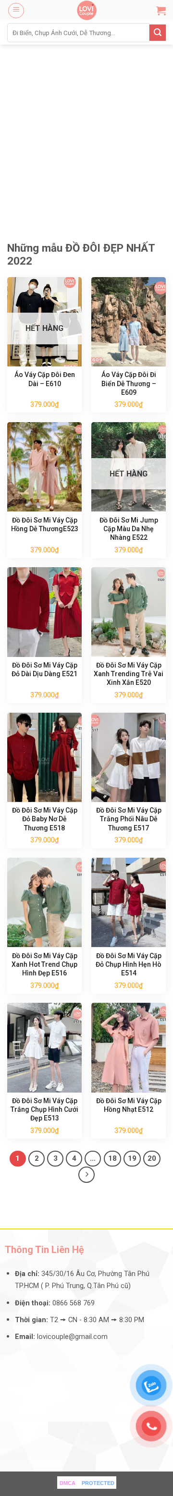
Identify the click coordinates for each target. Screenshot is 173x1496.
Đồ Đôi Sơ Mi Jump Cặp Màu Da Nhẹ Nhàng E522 (128, 528)
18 (112, 1158)
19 (132, 1158)
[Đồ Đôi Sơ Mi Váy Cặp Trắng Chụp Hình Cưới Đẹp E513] (44, 1047)
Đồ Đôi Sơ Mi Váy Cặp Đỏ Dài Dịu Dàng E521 (44, 669)
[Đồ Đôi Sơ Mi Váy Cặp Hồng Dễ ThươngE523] (44, 466)
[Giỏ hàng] (161, 10)
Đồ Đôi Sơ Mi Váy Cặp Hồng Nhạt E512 (128, 1105)
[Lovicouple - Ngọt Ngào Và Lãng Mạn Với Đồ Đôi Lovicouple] (86, 10)
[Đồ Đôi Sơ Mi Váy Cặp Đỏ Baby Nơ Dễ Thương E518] (44, 757)
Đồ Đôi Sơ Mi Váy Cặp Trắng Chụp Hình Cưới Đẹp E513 (44, 1109)
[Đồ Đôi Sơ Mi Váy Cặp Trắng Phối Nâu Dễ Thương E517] (128, 757)
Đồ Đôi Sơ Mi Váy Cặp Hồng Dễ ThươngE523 (44, 524)
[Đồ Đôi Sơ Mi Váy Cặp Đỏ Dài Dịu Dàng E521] (44, 612)
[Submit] (157, 32)
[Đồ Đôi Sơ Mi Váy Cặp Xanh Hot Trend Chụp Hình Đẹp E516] (44, 902)
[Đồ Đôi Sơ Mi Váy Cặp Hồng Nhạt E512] (128, 1047)
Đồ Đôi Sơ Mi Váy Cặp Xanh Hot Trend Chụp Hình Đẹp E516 (44, 964)
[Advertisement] (86, 135)
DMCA (67, 1483)
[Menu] (16, 10)
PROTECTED (98, 1483)
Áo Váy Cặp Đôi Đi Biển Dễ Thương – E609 (128, 383)
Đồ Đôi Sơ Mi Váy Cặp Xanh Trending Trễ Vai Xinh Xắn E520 (128, 673)
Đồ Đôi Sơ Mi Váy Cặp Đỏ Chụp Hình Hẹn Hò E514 (128, 964)
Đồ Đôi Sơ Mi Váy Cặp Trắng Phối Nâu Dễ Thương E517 (128, 818)
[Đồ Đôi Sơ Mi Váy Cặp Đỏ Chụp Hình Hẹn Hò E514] (128, 902)
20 (152, 1158)
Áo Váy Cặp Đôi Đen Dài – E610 (44, 379)
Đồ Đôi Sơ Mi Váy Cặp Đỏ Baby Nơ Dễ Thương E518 (44, 818)
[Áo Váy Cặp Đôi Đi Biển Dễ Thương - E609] (128, 321)
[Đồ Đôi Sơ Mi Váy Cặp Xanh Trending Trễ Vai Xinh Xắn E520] (128, 612)
